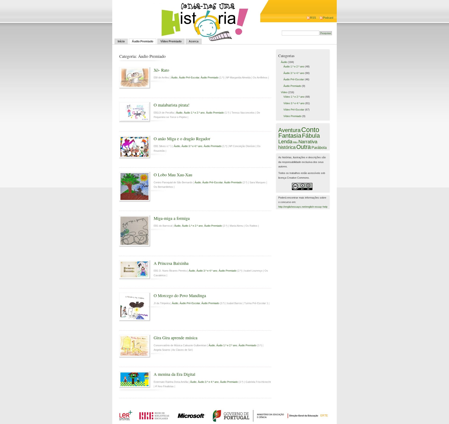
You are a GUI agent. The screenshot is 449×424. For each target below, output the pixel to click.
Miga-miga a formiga (172, 218)
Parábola (319, 147)
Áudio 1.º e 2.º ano (194, 112)
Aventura (289, 130)
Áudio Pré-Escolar (189, 77)
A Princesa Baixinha (171, 263)
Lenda (285, 141)
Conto (310, 129)
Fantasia (289, 135)
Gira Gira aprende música (175, 337)
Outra (303, 147)
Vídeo (284, 92)
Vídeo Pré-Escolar (293, 109)
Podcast (328, 17)
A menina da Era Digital (174, 374)
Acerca (194, 41)
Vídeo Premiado (170, 41)
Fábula (311, 135)
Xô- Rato (161, 70)
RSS (313, 17)
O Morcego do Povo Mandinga (180, 295)
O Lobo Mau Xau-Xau (173, 174)
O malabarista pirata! (171, 105)
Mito (295, 142)
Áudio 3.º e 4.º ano (191, 146)
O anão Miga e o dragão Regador (182, 138)
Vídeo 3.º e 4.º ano (293, 103)
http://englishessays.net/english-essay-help (302, 206)
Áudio (174, 77)
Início (121, 41)
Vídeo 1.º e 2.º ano (293, 96)
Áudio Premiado (142, 41)
